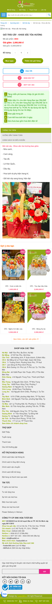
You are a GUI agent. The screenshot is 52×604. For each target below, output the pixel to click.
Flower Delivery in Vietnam (12, 512)
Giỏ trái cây (26, 23)
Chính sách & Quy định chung (13, 462)
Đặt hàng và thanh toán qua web (14, 477)
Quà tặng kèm (14, 23)
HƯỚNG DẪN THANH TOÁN (12, 135)
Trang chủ (3, 23)
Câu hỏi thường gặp (9, 447)
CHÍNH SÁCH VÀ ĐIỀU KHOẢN (13, 140)
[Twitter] (11, 581)
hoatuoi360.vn (22, 596)
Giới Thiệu (22, 10)
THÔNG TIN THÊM (9, 130)
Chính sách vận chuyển (11, 467)
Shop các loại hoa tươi (10, 507)
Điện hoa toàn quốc (9, 502)
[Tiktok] (17, 581)
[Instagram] (22, 581)
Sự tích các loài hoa (9, 497)
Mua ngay (9, 61)
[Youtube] (28, 581)
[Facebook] (5, 581)
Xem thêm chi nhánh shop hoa (14, 423)
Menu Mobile (3, 15)
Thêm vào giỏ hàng (33, 61)
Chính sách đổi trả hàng (11, 472)
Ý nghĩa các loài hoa (10, 487)
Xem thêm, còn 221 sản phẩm (25, 339)
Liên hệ (43, 10)
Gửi (44, 571)
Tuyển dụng (6, 437)
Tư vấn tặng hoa (8, 492)
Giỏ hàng (12, 10)
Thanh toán (33, 10)
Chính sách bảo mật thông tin (13, 457)
